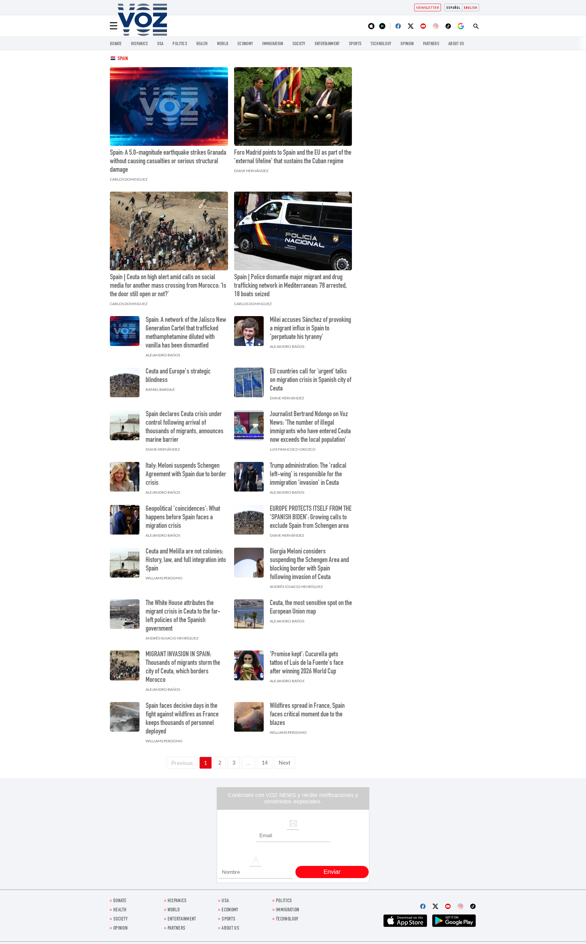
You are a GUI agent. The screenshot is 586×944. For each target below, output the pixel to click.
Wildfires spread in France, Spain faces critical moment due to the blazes (307, 715)
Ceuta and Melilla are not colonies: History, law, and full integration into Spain (186, 560)
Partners (431, 44)
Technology (381, 44)
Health (202, 44)
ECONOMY (245, 44)
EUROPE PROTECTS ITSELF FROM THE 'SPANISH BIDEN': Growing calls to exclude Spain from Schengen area (311, 518)
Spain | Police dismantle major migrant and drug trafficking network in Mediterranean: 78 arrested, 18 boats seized (290, 286)
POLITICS (179, 44)
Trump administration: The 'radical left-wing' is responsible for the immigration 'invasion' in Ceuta (308, 475)
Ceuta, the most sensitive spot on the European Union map (311, 608)
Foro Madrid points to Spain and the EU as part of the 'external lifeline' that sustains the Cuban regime (292, 157)
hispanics (139, 44)
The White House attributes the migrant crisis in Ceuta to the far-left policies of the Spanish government (183, 616)
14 (265, 762)
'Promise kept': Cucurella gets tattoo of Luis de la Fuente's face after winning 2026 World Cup (306, 663)
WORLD (223, 44)
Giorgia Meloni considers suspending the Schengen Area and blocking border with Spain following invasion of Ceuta (309, 564)
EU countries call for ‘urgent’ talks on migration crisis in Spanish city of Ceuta (310, 380)
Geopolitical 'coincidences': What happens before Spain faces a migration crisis (183, 518)
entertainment (327, 44)
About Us (456, 44)
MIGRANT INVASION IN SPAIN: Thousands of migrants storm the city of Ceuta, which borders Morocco (183, 667)
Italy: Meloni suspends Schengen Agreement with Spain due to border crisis (186, 475)
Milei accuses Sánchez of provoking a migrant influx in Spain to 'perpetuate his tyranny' (310, 329)
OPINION (407, 44)
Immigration (272, 44)
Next (285, 762)
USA (160, 44)
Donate (116, 44)
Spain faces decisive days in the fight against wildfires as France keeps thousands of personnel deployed (182, 719)
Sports (355, 44)
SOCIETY (299, 44)
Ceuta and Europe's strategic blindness (178, 376)
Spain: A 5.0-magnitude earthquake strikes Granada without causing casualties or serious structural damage (168, 162)
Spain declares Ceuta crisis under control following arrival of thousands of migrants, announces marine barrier (184, 427)
